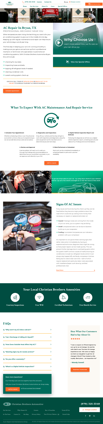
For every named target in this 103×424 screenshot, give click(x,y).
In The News (6, 414)
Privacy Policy (36, 414)
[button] (75, 270)
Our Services (7, 410)
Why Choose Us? (22, 410)
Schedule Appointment (12, 90)
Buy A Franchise (50, 410)
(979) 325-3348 (30, 2)
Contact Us (47, 2)
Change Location (75, 1)
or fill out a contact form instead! (31, 388)
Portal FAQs (66, 414)
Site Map (26, 414)
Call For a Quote (51, 163)
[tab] (27, 329)
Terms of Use (66, 410)
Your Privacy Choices (50, 414)
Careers (39, 2)
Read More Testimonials (80, 369)
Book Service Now (95, 4)
